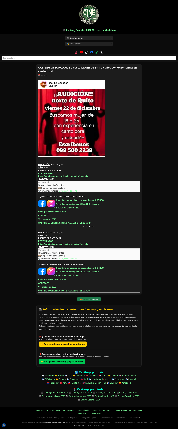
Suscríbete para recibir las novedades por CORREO (80, 200)
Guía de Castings (121, 418)
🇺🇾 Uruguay (112, 383)
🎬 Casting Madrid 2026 (103, 396)
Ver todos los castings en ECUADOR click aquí (77, 204)
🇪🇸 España (61, 379)
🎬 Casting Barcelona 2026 (127, 396)
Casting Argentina (41, 410)
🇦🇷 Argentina (48, 375)
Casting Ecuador (83, 413)
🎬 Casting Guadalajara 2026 (52, 396)
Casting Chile (96, 410)
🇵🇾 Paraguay (53, 383)
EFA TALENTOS (45, 173)
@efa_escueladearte (68, 191)
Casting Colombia (83, 410)
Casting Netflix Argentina (89, 418)
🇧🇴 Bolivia (59, 375)
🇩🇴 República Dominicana (94, 383)
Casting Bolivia (96, 413)
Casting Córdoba (59, 418)
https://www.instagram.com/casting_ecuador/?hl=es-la (63, 176)
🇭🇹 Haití (84, 379)
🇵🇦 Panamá (130, 379)
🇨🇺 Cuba (103, 375)
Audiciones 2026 (135, 418)
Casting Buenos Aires (44, 418)
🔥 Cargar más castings (89, 299)
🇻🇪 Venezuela (125, 383)
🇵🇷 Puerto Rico (74, 383)
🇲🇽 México (106, 379)
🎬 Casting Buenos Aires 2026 (54, 392)
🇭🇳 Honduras (95, 379)
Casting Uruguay (121, 410)
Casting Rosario (73, 418)
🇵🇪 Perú (63, 383)
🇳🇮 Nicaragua (118, 379)
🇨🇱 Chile (68, 375)
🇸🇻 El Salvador (48, 379)
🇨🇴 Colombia (79, 375)
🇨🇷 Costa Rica (92, 375)
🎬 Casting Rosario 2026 (104, 392)
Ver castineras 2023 (47, 219)
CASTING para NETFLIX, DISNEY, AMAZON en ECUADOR (64, 223)
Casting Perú (107, 410)
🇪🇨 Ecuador (113, 375)
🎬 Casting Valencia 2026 (89, 399)
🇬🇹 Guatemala (73, 379)
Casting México (55, 410)
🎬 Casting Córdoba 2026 (80, 392)
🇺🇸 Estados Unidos (127, 375)
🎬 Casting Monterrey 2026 (78, 396)
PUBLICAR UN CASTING (67, 208)
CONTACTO (43, 215)
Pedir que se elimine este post (52, 212)
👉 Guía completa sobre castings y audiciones (63, 344)
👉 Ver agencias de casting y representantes (62, 361)
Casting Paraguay (135, 410)
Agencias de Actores (106, 418)
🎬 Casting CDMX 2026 (126, 392)
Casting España (68, 410)
